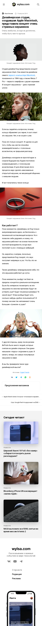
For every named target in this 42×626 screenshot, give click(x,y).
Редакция (17, 574)
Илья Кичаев (9, 13)
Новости (7, 448)
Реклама (16, 578)
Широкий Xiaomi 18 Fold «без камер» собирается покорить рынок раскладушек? (21, 453)
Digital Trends (24, 372)
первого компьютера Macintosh (21, 75)
